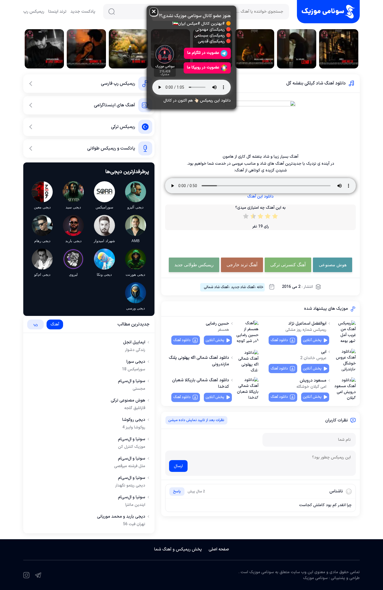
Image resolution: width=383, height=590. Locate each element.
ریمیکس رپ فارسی (118, 83)
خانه (260, 287)
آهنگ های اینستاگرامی (114, 105)
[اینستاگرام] (26, 575)
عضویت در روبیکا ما (203, 67)
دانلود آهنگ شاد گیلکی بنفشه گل (316, 83)
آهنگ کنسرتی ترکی (288, 264)
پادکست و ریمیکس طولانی (111, 148)
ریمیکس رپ (33, 11)
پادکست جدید (82, 11)
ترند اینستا (57, 11)
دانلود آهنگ (279, 340)
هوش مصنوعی (333, 264)
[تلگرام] (38, 575)
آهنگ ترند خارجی (242, 264)
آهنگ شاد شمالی (216, 287)
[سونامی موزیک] (328, 12)
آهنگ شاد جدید (242, 287)
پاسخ (177, 491)
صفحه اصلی (219, 549)
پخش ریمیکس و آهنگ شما (178, 549)
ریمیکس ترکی (123, 126)
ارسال (178, 466)
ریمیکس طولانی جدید (194, 264)
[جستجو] (111, 11)
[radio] (275, 217)
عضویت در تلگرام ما (203, 53)
